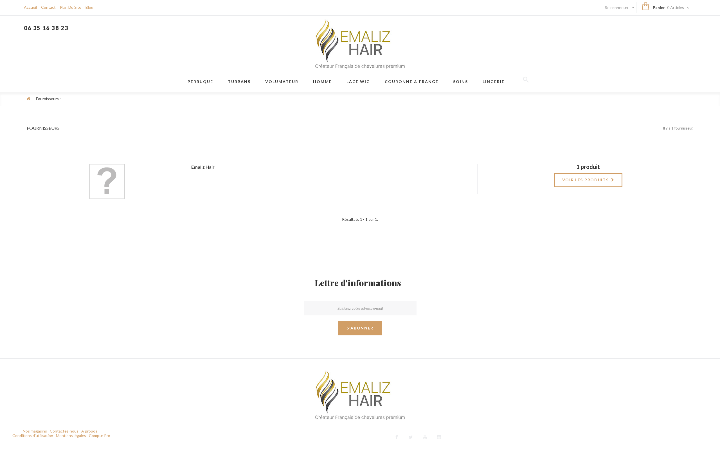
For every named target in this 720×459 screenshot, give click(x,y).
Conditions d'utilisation (32, 435)
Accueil (30, 7)
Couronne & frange (411, 81)
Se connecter (617, 7)
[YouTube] (425, 436)
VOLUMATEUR (281, 81)
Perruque (200, 81)
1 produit (588, 166)
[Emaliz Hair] (360, 44)
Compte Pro (99, 435)
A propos (89, 431)
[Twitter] (411, 436)
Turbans (239, 81)
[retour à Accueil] (28, 98)
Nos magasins (35, 431)
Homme (322, 81)
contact (48, 7)
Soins (460, 81)
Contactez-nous (64, 431)
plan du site (70, 7)
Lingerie (494, 81)
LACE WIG (358, 81)
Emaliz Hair (203, 167)
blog (89, 7)
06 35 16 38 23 (46, 27)
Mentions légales (71, 435)
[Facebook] (396, 436)
